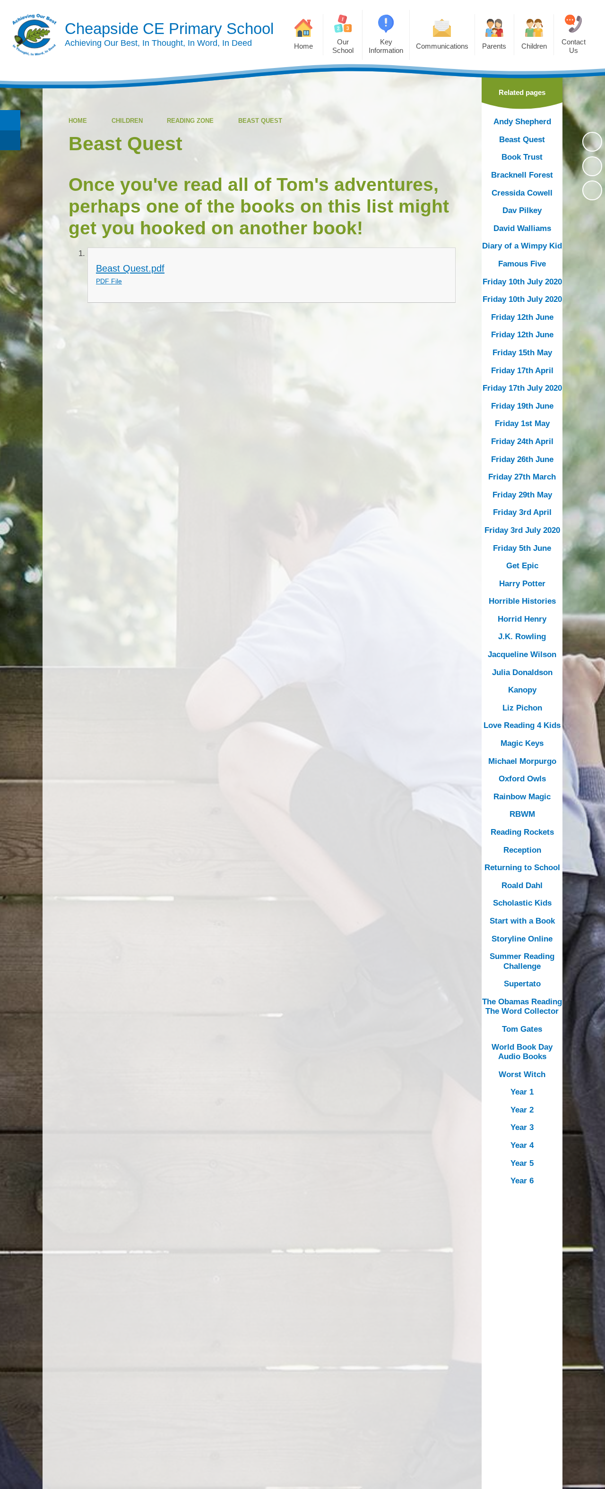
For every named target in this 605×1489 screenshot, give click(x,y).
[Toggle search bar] (10, 120)
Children (127, 120)
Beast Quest (260, 120)
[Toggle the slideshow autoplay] (592, 142)
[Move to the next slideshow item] (592, 190)
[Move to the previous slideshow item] (592, 166)
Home (78, 120)
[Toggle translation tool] (10, 140)
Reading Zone (190, 120)
